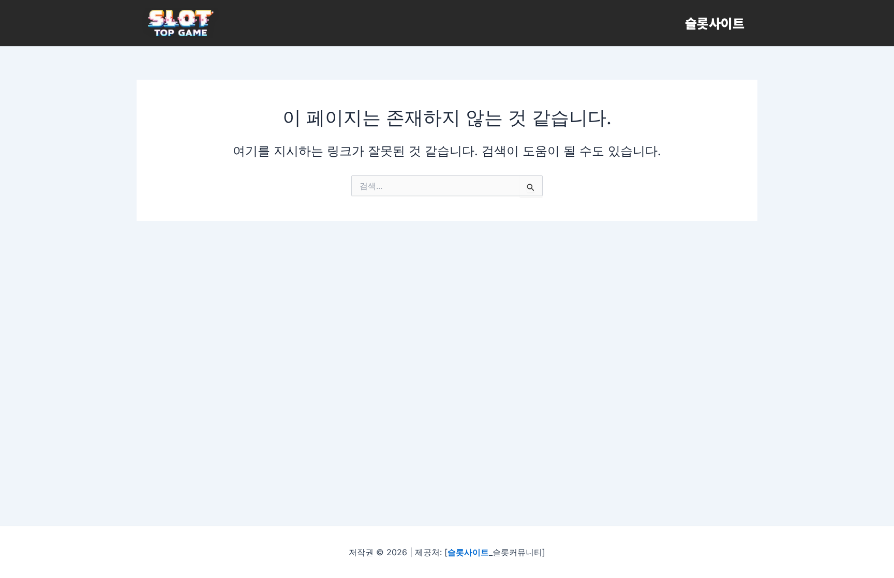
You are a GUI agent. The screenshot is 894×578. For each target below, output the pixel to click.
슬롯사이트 (714, 22)
